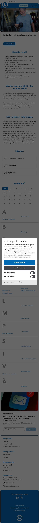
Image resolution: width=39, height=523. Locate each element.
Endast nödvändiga (19, 268)
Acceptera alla (19, 262)
